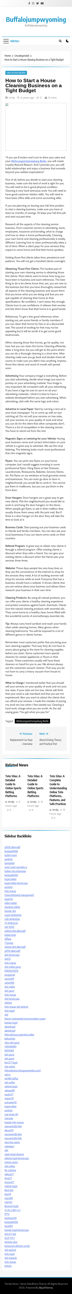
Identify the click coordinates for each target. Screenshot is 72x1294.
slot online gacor (13, 967)
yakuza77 (9, 1174)
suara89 (9, 1198)
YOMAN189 (10, 1046)
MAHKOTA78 (11, 970)
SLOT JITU (10, 1238)
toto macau (10, 891)
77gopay (9, 943)
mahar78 (9, 1098)
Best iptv (9, 1190)
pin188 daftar (11, 1078)
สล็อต (8, 939)
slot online (10, 986)
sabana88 (10, 1090)
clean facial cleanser (14, 1154)
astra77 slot (10, 1234)
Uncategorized (16, 72)
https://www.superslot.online (19, 1034)
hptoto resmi (11, 1162)
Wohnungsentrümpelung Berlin (28, 161)
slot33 (8, 959)
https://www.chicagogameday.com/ (23, 1070)
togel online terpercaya (16, 883)
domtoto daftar (12, 907)
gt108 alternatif (12, 847)
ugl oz (8, 1074)
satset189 (9, 982)
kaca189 (9, 1226)
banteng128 (11, 1218)
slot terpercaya (12, 955)
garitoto (9, 859)
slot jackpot (22, 1006)
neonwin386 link (13, 1126)
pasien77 (9, 1094)
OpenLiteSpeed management (19, 895)
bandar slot (10, 911)
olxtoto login (11, 1086)
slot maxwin (11, 1258)
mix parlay (10, 1066)
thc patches (10, 1170)
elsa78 (8, 1194)
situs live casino (12, 1142)
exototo (9, 887)
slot (6, 1014)
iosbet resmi (11, 855)
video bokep (11, 903)
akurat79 (9, 1130)
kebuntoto (10, 1038)
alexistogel (10, 1026)
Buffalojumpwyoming (36, 19)
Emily (12, 97)
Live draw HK (11, 1114)
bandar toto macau (14, 1122)
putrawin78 (11, 1102)
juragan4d (10, 974)
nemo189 (9, 978)
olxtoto (8, 1002)
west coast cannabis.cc (16, 867)
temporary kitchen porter (17, 1246)
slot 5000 (9, 927)
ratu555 (8, 1202)
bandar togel (11, 1022)
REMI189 (9, 1050)
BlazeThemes (46, 1287)
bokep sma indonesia (15, 871)
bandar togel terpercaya (17, 1230)
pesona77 (9, 1182)
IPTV (7, 1214)
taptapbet (10, 863)
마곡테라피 (11, 923)
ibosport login (12, 1206)
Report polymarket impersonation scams (25, 1018)
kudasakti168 (11, 851)
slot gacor (9, 990)
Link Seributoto (12, 919)
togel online (10, 879)
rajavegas (9, 1146)
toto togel (10, 1010)
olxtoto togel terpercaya (17, 1158)
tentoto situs (11, 1242)
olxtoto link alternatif (15, 931)
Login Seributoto (13, 915)
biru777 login (11, 1062)
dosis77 (8, 1178)
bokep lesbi (10, 935)
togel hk (9, 899)
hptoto (8, 1266)
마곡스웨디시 (13, 1210)
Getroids (9, 1118)
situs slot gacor (12, 1042)
